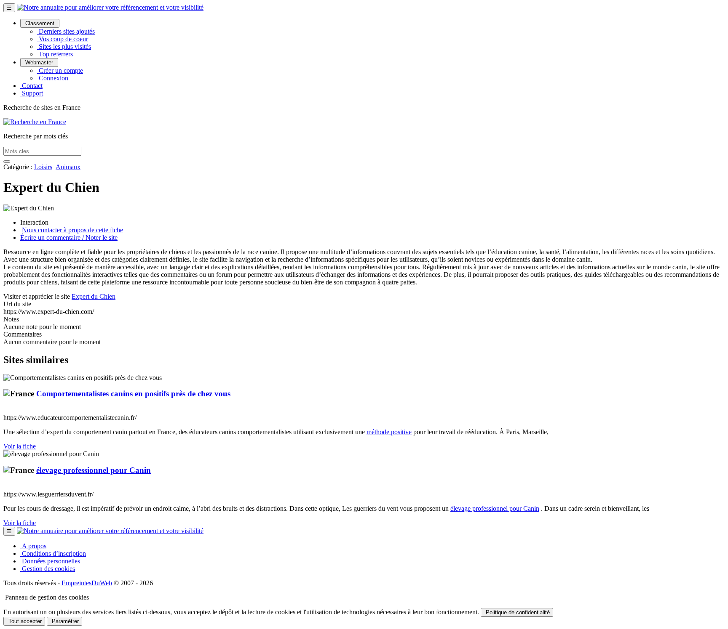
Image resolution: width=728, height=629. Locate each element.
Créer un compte (60, 70)
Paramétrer (64, 621)
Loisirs (43, 166)
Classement (40, 23)
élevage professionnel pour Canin (93, 470)
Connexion (52, 78)
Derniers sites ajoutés (66, 31)
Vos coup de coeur (62, 38)
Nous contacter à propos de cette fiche (72, 230)
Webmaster (39, 62)
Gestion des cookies (47, 568)
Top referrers (55, 54)
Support (31, 93)
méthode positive (389, 431)
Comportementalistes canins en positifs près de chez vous (133, 393)
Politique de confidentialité (517, 612)
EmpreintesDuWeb (87, 583)
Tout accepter (24, 621)
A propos (33, 545)
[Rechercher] (6, 161)
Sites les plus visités (64, 46)
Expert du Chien (93, 296)
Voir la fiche (19, 446)
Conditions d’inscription (53, 553)
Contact (31, 85)
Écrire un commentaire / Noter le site (69, 237)
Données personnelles (50, 561)
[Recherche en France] (34, 121)
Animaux (68, 166)
